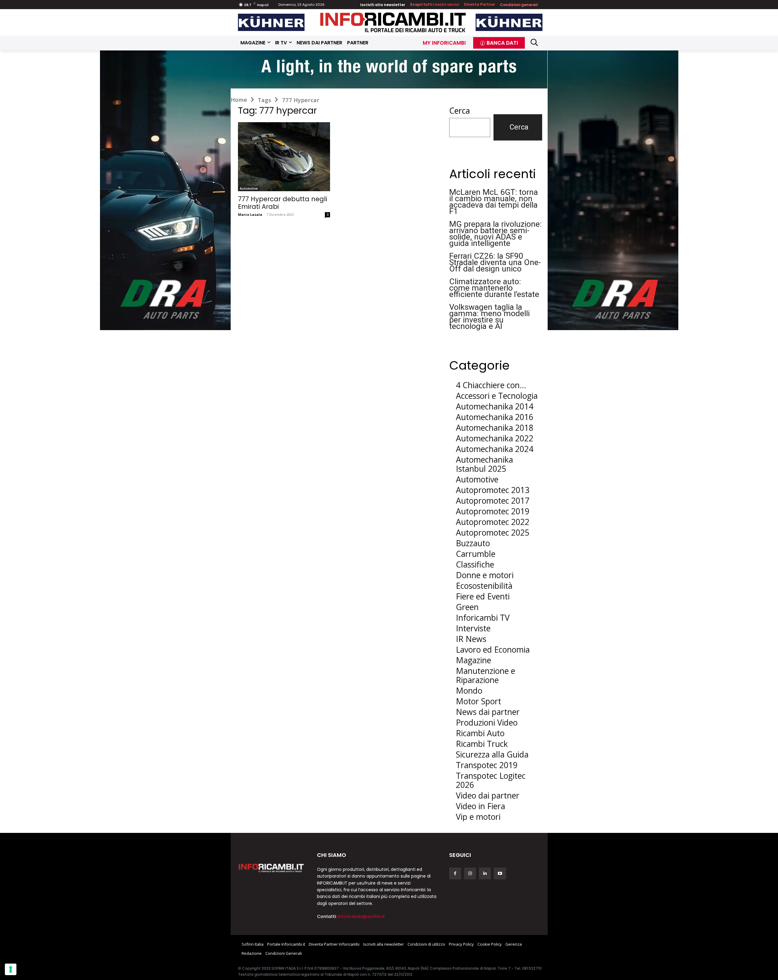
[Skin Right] (613, 190)
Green (467, 607)
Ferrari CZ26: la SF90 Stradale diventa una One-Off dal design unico (495, 262)
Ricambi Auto (480, 733)
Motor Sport (478, 701)
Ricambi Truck (482, 743)
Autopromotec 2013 (492, 490)
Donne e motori (485, 575)
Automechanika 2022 (494, 438)
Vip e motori (478, 816)
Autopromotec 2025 (492, 532)
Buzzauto (473, 543)
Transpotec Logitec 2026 (490, 780)
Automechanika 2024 (494, 448)
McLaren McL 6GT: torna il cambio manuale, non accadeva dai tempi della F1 (493, 201)
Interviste (473, 628)
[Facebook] (455, 873)
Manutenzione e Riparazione (485, 675)
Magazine (473, 660)
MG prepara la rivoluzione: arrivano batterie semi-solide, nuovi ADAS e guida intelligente (495, 233)
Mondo (469, 690)
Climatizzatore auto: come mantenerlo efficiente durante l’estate (494, 287)
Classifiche (475, 564)
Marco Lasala (250, 214)
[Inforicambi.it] (393, 22)
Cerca (459, 110)
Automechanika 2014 (494, 406)
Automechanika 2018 (494, 427)
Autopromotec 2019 (492, 511)
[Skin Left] (165, 190)
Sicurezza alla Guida (492, 754)
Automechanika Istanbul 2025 (484, 464)
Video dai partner (487, 795)
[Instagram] (470, 873)
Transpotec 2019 (487, 765)
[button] (534, 42)
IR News (471, 638)
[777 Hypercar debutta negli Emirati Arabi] (284, 156)
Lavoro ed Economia (493, 649)
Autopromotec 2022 (492, 521)
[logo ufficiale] (271, 868)
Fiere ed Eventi (483, 596)
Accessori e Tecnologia (497, 395)
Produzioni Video (487, 722)
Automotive (249, 188)
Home (239, 99)
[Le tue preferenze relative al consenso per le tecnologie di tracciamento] (10, 969)
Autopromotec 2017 (492, 500)
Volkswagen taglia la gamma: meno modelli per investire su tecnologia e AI (489, 316)
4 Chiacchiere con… (491, 385)
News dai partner (488, 711)
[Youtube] (500, 873)
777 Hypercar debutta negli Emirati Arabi (282, 203)
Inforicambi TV (483, 617)
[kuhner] (271, 22)
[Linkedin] (485, 873)
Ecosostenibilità (484, 585)
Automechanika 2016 (494, 417)
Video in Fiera (480, 806)
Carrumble (475, 553)
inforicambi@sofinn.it (361, 916)
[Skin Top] (389, 69)
